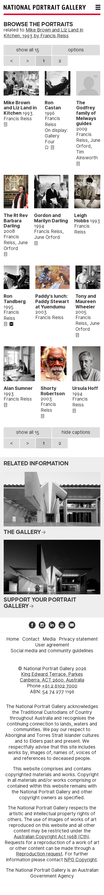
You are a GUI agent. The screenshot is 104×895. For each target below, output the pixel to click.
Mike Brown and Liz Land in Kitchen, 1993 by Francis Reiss (43, 33)
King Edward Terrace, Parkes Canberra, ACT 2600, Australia (52, 677)
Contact (30, 639)
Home (12, 639)
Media (49, 639)
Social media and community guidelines (52, 650)
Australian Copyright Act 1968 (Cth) (51, 836)
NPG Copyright (80, 860)
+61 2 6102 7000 (59, 686)
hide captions (76, 432)
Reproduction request (39, 854)
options (76, 50)
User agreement (52, 645)
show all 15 (27, 50)
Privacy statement (78, 639)
